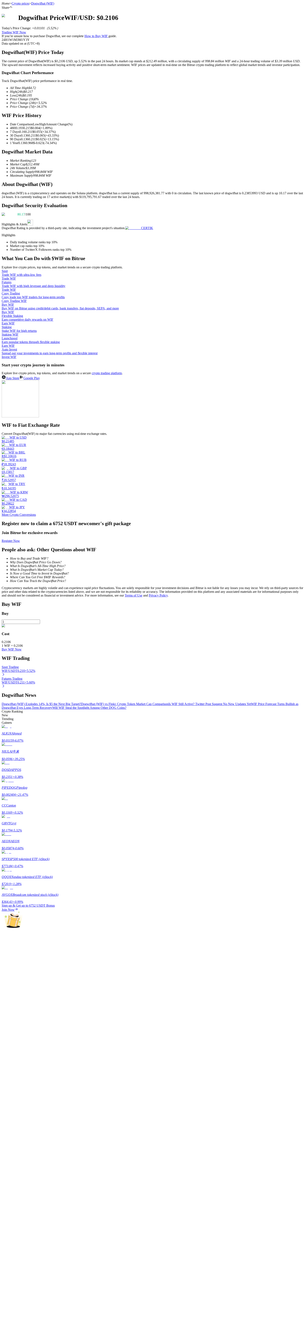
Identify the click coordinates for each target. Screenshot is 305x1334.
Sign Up (15, 1165)
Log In (6, 1165)
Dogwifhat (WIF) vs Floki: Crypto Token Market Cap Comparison (124, 704)
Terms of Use (133, 595)
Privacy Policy (158, 595)
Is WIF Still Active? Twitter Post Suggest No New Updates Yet (209, 704)
